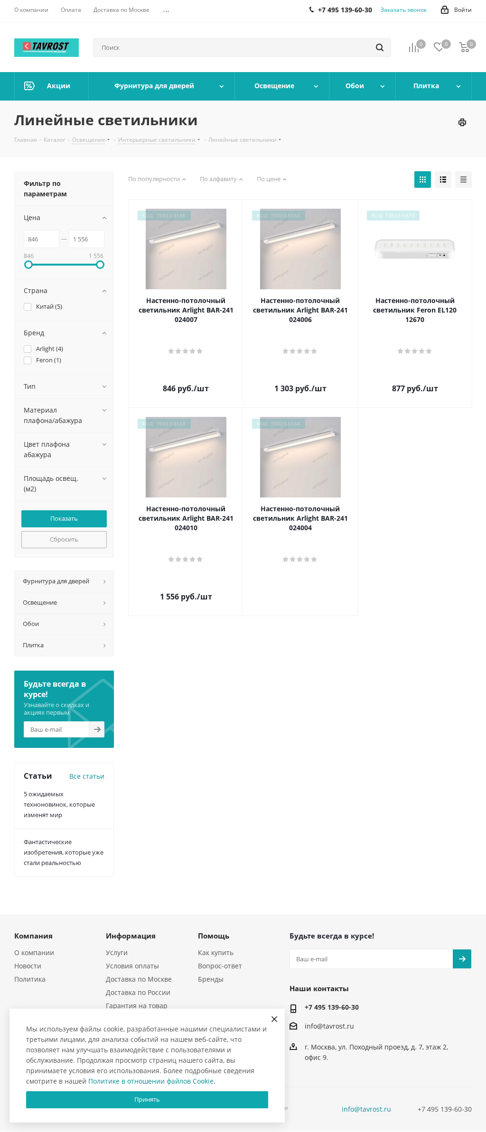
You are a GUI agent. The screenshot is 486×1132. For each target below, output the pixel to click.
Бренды (211, 979)
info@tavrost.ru (329, 1026)
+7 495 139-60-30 (332, 1007)
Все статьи (86, 776)
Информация (131, 935)
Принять (147, 1099)
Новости (27, 965)
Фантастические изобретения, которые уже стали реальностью (63, 852)
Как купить (216, 952)
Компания (33, 935)
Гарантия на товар (137, 1005)
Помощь (213, 935)
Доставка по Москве (139, 979)
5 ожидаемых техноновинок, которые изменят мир (59, 804)
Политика (30, 979)
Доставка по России (138, 992)
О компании (34, 952)
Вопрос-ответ (220, 965)
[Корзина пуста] (464, 48)
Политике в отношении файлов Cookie (151, 1081)
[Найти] (379, 47)
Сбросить (64, 539)
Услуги (117, 952)
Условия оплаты (132, 965)
